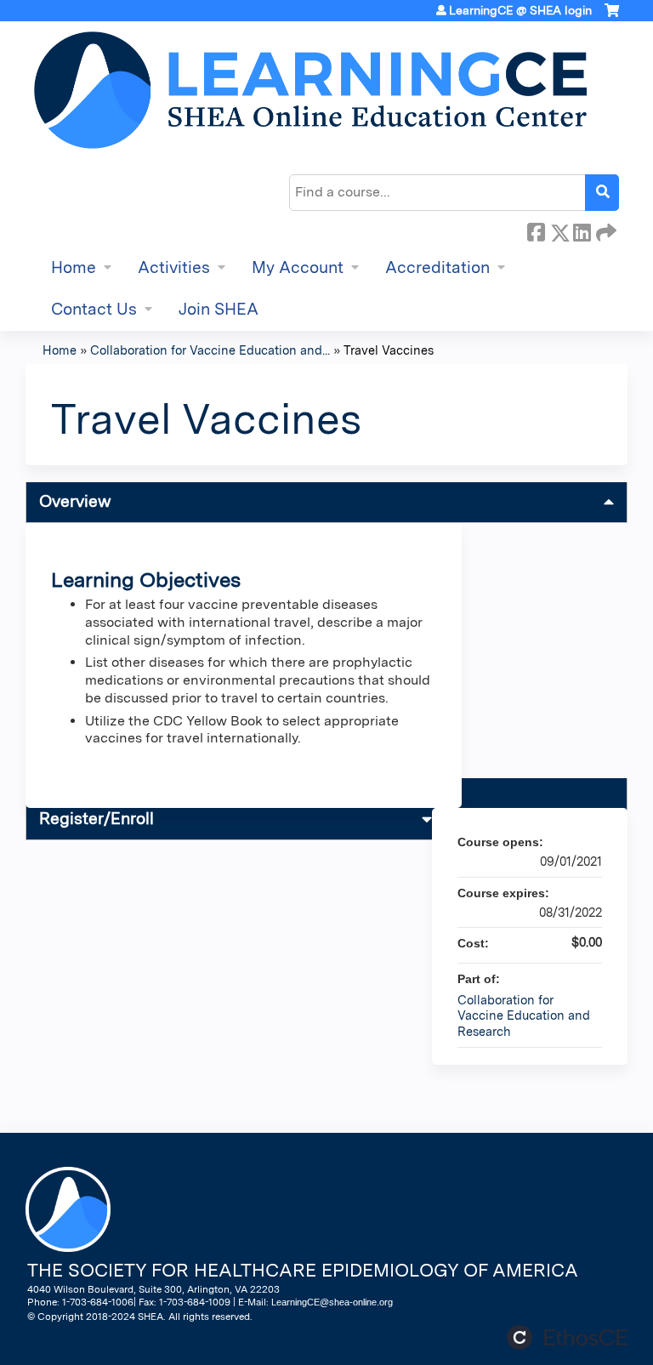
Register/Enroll (96, 818)
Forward (604, 229)
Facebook (535, 229)
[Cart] (612, 16)
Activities (174, 267)
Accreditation (437, 267)
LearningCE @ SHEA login (520, 10)
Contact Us (94, 309)
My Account (298, 267)
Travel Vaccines (389, 350)
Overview (75, 501)
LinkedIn (581, 229)
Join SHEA (218, 309)
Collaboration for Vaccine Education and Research (523, 1015)
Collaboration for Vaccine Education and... (210, 350)
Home (73, 267)
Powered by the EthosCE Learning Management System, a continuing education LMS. (567, 1337)
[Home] (310, 90)
